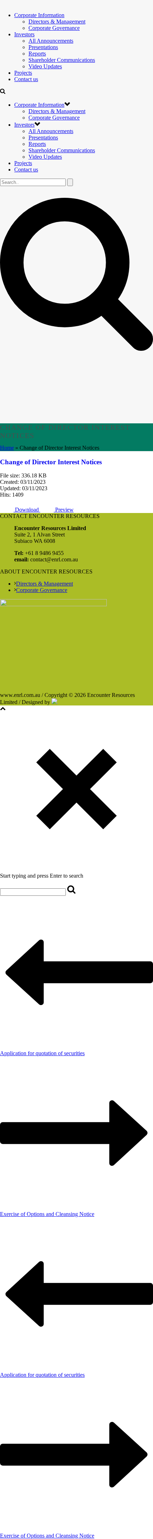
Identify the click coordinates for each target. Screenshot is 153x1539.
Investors (24, 34)
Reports (37, 54)
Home (7, 448)
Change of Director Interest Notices (51, 462)
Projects (23, 73)
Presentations (43, 47)
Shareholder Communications (61, 60)
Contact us (26, 79)
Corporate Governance (54, 28)
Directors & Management (56, 21)
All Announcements (50, 41)
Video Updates (45, 66)
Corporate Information (39, 15)
